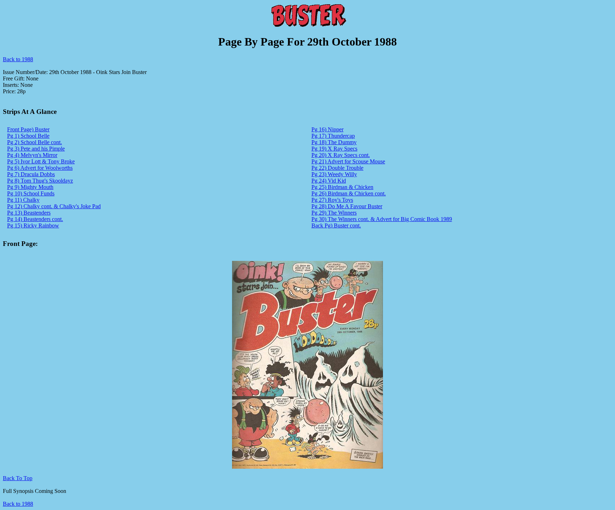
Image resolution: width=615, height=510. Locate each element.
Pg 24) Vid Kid (328, 181)
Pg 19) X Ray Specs (334, 149)
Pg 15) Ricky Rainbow (33, 225)
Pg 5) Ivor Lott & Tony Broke (41, 161)
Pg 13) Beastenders (29, 213)
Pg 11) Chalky (23, 200)
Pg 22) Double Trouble (337, 168)
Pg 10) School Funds (30, 193)
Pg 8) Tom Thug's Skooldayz (40, 181)
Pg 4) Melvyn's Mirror (32, 155)
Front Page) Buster (28, 129)
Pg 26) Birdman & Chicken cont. (348, 193)
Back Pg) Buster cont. (336, 225)
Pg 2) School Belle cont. (34, 142)
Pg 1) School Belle (28, 136)
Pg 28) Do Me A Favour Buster (346, 206)
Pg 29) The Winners (334, 213)
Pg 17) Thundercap (333, 136)
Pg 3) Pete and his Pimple (36, 149)
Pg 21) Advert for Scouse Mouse (348, 161)
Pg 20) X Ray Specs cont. (340, 155)
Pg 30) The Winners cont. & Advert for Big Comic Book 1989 (381, 219)
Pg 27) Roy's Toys (332, 200)
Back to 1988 (18, 59)
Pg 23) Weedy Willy (334, 174)
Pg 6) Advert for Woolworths (40, 168)
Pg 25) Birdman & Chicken (342, 187)
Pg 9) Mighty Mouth (30, 187)
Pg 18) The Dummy (334, 142)
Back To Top (17, 478)
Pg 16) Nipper (327, 129)
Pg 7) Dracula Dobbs (31, 174)
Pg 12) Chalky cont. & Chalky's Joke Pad (54, 206)
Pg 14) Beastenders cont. (35, 219)
